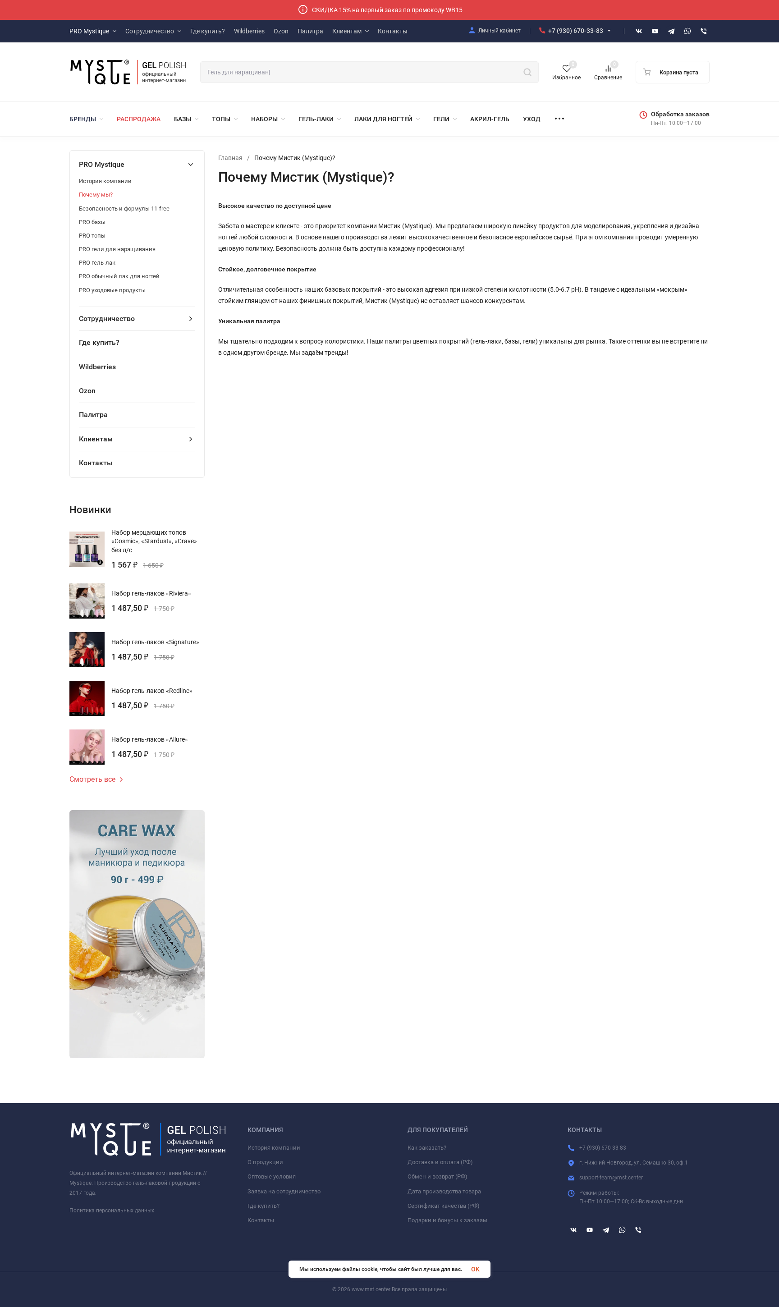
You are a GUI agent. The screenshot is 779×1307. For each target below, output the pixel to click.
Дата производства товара (444, 1191)
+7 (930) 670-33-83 (575, 30)
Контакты (260, 1220)
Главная (230, 158)
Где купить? (263, 1205)
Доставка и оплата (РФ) (440, 1162)
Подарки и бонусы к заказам (447, 1220)
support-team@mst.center (611, 1177)
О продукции (265, 1162)
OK (475, 1269)
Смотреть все (92, 779)
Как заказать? (427, 1147)
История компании (273, 1147)
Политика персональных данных (111, 1210)
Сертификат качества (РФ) (444, 1205)
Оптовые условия (271, 1176)
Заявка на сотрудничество (284, 1191)
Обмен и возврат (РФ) (437, 1176)
